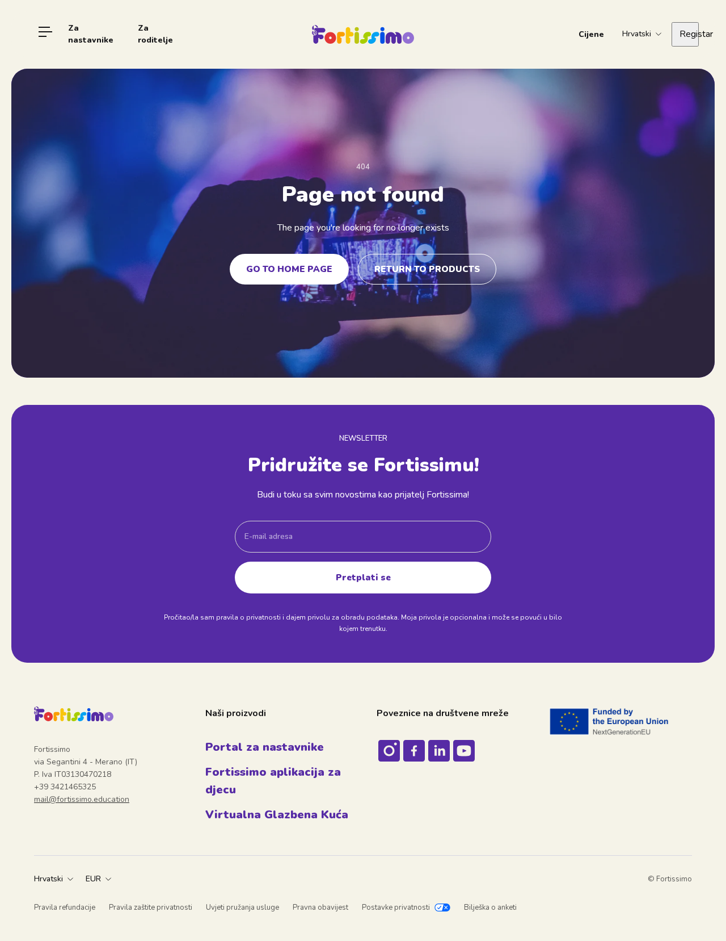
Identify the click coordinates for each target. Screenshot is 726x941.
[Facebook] (414, 750)
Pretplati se (363, 577)
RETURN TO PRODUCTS (427, 269)
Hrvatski (48, 878)
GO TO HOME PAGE (289, 269)
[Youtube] (463, 750)
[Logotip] (363, 34)
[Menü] (45, 34)
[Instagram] (389, 750)
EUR (93, 878)
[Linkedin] (439, 750)
